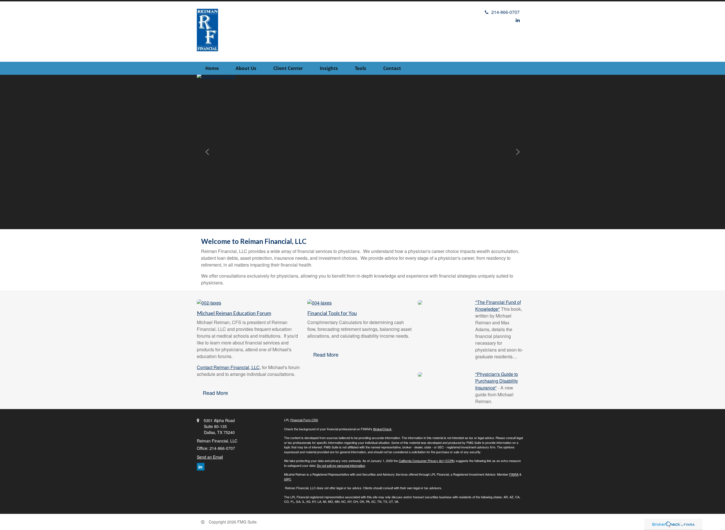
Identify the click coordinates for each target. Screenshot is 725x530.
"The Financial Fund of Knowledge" (498, 305)
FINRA (514, 474)
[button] (246, 68)
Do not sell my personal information (341, 465)
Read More (215, 392)
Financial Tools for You (332, 313)
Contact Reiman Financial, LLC (228, 367)
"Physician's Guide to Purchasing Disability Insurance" (496, 381)
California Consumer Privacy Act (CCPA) (427, 460)
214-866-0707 (505, 12)
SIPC (287, 479)
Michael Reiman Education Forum (234, 313)
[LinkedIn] (518, 20)
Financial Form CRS (304, 420)
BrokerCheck (382, 429)
